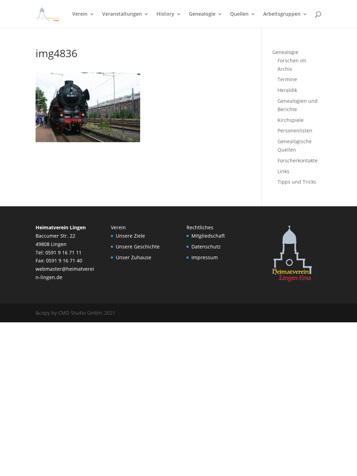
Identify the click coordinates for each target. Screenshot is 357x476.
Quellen (239, 14)
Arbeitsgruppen (282, 14)
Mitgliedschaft (208, 235)
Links (283, 171)
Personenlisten (295, 130)
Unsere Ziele (130, 235)
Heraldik (287, 90)
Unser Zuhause (133, 257)
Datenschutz (206, 246)
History (165, 14)
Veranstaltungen (122, 14)
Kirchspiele (291, 120)
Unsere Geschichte (138, 246)
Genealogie (202, 14)
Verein (80, 14)
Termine (287, 79)
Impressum (204, 257)
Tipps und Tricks (297, 181)
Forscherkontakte (298, 160)
